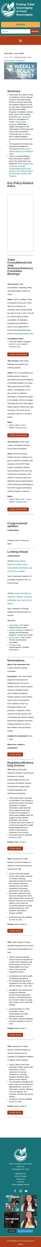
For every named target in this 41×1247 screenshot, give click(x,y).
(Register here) (14, 346)
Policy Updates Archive (20, 1185)
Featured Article (20, 57)
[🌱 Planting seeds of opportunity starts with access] (12, 1220)
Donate (20, 24)
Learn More (15, 754)
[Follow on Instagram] (20, 1191)
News (29, 57)
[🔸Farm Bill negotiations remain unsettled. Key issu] (29, 1220)
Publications (20, 61)
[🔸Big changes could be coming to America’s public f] (29, 1203)
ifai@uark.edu (20, 1174)
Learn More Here (18, 354)
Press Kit (20, 1182)
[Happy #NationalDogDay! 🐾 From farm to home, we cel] (12, 1203)
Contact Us (20, 1179)
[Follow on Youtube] (26, 1191)
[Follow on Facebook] (15, 1191)
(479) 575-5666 (20, 1176)
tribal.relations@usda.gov (23, 334)
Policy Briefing (9, 61)
